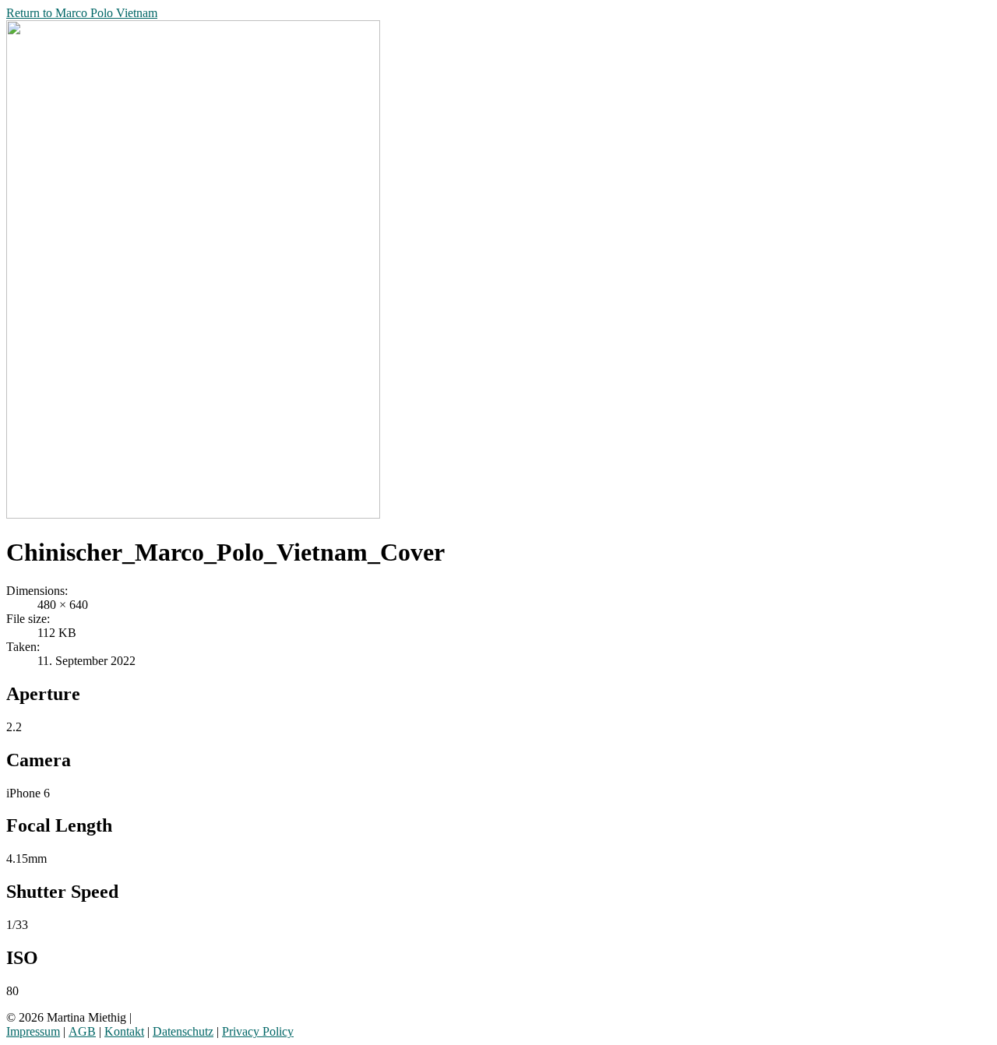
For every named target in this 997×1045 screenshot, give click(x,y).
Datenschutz (183, 1031)
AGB (82, 1031)
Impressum (33, 1031)
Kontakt (124, 1031)
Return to (81, 12)
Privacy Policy (258, 1031)
